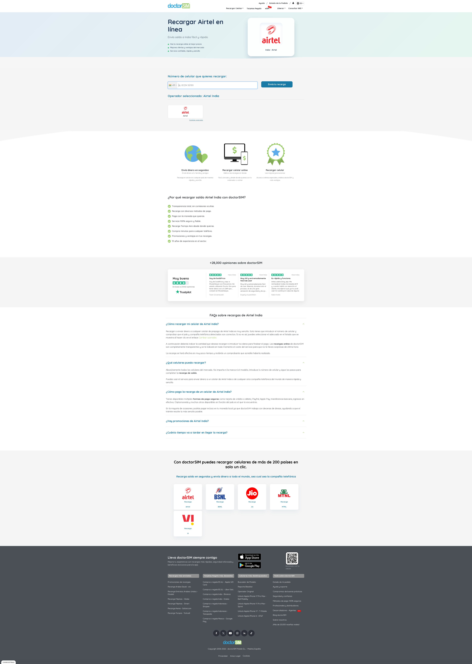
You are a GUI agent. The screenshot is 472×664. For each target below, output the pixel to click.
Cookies (246, 656)
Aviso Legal (235, 656)
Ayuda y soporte (280, 587)
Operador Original (246, 591)
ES (301, 3)
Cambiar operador (196, 120)
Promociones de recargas (179, 582)
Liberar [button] (280, 8)
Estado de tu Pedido (278, 3)
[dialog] (8, 662)
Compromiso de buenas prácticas (287, 591)
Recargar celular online (235, 170)
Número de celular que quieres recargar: (197, 76)
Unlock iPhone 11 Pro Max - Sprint (252, 605)
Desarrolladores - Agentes (286, 610)
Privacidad (222, 656)
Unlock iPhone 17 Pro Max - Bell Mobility (252, 597)
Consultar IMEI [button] (294, 8)
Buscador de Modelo (247, 582)
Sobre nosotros (280, 620)
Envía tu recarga (277, 84)
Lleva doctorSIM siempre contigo (192, 557)
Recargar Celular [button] (234, 8)
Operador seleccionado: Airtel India (193, 96)
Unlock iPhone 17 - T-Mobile (252, 611)
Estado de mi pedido (282, 582)
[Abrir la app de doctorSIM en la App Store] (249, 556)
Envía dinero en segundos (195, 170)
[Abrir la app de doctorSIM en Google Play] (249, 565)
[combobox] (172, 85)
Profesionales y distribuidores (286, 605)
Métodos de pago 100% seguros (287, 601)
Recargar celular (275, 170)
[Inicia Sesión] (293, 3)
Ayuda (262, 3)
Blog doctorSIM (279, 615)
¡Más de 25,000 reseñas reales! (286, 624)
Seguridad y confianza (282, 596)
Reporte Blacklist (245, 587)
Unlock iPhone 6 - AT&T (250, 616)
